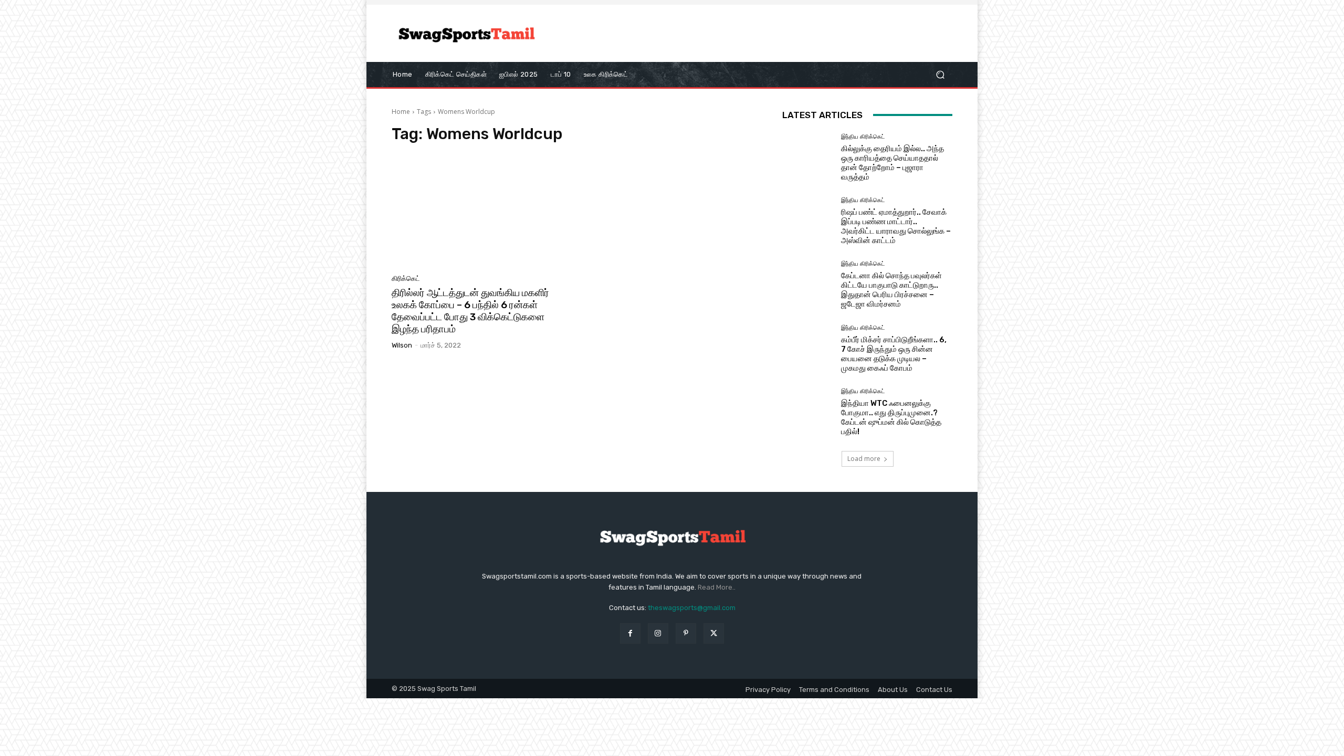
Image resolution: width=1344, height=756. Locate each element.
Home (401, 111)
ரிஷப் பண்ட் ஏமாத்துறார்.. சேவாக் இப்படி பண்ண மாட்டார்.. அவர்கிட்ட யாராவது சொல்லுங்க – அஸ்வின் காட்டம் (896, 226)
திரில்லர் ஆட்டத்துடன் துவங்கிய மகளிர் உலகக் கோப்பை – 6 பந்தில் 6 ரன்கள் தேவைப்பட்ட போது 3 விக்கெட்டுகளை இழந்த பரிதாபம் (470, 310)
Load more (863, 458)
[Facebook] (630, 633)
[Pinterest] (686, 633)
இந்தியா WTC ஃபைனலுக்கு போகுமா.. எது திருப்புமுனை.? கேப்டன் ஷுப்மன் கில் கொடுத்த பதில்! (891, 417)
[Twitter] (714, 633)
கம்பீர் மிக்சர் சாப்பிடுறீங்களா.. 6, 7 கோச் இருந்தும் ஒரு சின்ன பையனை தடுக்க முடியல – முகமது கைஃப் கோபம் (894, 354)
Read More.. (717, 587)
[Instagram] (658, 633)
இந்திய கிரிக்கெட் (863, 137)
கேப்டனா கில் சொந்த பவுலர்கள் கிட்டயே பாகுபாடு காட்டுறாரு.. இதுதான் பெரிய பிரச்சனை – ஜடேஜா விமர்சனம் (891, 290)
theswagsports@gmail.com (692, 608)
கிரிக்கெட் (406, 278)
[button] (940, 74)
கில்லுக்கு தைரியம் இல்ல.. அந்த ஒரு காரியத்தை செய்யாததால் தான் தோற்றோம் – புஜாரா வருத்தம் (892, 163)
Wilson (402, 345)
